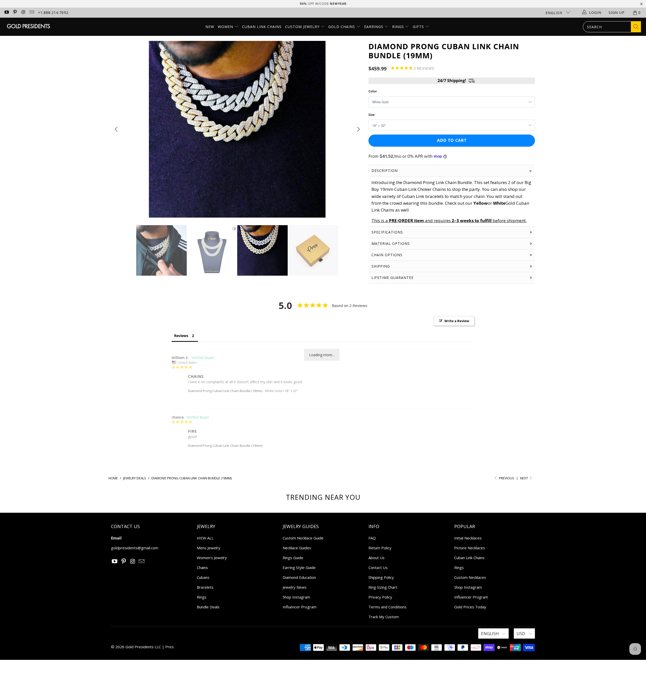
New (209, 26)
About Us (376, 557)
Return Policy (379, 547)
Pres (169, 646)
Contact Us (378, 567)
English (554, 12)
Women (225, 26)
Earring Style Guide (299, 567)
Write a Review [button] (456, 321)
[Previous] (116, 129)
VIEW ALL (205, 537)
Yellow (480, 203)
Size (371, 114)
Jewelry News (295, 587)
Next (524, 478)
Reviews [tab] (181, 335)
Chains (202, 567)
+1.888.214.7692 (53, 12)
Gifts (419, 26)
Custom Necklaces (470, 577)
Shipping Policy (381, 577)
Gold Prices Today (470, 606)
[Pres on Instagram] (23, 12)
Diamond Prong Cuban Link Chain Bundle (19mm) (225, 390)
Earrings (374, 26)
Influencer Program (299, 606)
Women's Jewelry (212, 557)
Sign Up (617, 12)
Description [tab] (384, 170)
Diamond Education (299, 577)
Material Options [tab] (390, 243)
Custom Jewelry (303, 26)
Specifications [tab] (387, 232)
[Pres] (28, 26)
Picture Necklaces (469, 547)
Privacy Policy (380, 597)
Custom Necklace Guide (303, 537)
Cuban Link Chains (262, 26)
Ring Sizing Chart (382, 587)
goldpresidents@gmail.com (134, 547)
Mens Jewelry (208, 547)
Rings (398, 26)
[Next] (358, 129)
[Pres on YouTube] (6, 12)
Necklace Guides (297, 547)
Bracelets (205, 587)
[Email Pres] (31, 12)
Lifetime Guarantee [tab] (393, 277)
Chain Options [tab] (386, 254)
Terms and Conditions (387, 606)
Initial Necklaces (468, 537)
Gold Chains (342, 26)
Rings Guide (293, 557)
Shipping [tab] (380, 266)
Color (372, 91)
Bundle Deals (208, 606)
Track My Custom (383, 616)
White (499, 203)
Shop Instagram (296, 597)
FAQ (372, 537)
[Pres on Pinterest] (14, 12)
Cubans (203, 577)
